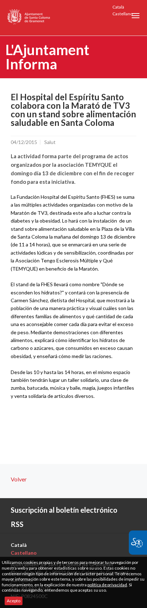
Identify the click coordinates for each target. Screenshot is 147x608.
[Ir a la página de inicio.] (29, 18)
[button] (136, 15)
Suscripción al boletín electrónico (64, 510)
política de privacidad (107, 584)
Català (118, 7)
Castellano (122, 13)
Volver (19, 479)
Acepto (13, 600)
